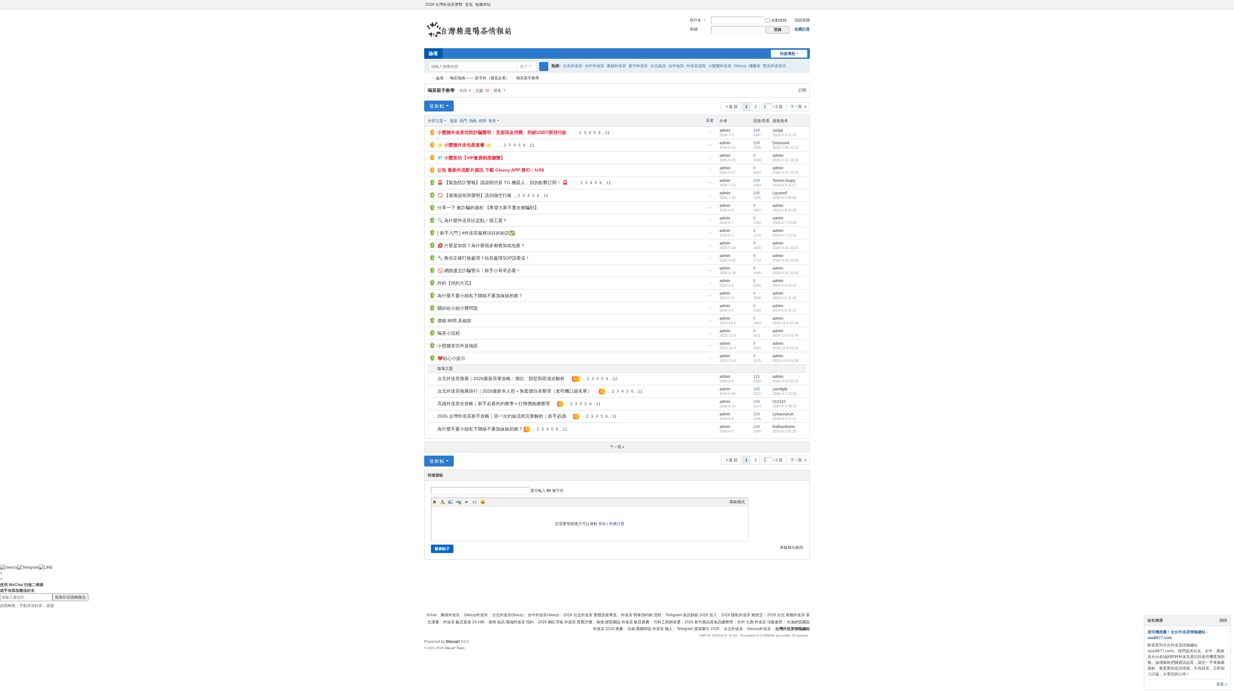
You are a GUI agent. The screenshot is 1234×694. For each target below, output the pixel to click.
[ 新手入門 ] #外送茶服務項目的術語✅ (476, 233)
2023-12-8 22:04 (785, 323)
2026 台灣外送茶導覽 (443, 4)
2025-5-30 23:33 (785, 248)
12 (615, 379)
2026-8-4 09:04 (784, 198)
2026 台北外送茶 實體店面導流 (590, 615)
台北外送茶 (572, 66)
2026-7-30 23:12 (785, 147)
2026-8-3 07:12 (784, 419)
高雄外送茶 (616, 66)
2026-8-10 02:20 (785, 381)
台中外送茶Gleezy (543, 615)
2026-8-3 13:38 (784, 394)
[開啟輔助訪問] (800, 4)
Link (458, 502)
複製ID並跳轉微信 (70, 597)
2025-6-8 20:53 (784, 210)
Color (442, 502)
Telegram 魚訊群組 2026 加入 (691, 615)
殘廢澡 (754, 66)
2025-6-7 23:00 (784, 223)
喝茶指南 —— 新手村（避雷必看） (480, 78)
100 (756, 130)
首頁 (469, 4)
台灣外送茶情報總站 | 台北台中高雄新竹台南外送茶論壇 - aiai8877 (426, 78)
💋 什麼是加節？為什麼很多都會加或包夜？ (481, 245)
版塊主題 (445, 368)
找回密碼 (802, 20)
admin (725, 130)
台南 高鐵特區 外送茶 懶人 (650, 629)
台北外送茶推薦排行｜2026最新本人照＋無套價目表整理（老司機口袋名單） (514, 391)
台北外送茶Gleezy (507, 615)
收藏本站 (483, 4)
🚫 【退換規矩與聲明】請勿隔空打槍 (474, 195)
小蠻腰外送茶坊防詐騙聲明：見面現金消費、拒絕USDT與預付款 (502, 132)
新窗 (710, 120)
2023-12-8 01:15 (785, 348)
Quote (466, 502)
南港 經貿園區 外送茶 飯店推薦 (622, 622)
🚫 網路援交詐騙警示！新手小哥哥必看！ (479, 270)
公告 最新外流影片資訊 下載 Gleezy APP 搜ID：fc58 (490, 170)
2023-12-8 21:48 (785, 335)
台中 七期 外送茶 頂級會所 (759, 622)
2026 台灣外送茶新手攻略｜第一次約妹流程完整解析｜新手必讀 (501, 416)
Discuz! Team (454, 648)
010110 (779, 401)
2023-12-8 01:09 (785, 360)
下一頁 (796, 106)
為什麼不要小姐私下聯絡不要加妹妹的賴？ (480, 295)
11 (607, 132)
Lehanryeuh (783, 414)
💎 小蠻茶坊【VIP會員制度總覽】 (471, 157)
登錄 (602, 523)
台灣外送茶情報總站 (792, 629)
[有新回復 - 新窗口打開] (433, 379)
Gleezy (740, 66)
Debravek (781, 143)
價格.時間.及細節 (454, 320)
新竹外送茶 (638, 66)
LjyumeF (780, 193)
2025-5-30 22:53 (785, 273)
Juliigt (778, 130)
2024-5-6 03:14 (784, 285)
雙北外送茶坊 (774, 66)
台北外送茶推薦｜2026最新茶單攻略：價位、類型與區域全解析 (501, 378)
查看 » (1221, 684)
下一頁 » (617, 447)
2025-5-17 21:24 (785, 172)
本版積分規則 (791, 547)
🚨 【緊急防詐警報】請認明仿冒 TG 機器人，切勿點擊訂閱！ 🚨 (502, 182)
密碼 (694, 29)
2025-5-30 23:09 (785, 260)
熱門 (463, 121)
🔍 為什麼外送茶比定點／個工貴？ (472, 220)
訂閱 (802, 90)
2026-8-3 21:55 (784, 135)
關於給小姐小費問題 (457, 308)
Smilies (482, 502)
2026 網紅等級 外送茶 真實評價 (565, 622)
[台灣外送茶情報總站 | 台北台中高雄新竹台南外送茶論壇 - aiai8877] (477, 28)
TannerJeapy (784, 180)
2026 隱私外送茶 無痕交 (742, 615)
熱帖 (473, 121)
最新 (454, 121)
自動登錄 (779, 20)
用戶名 (695, 20)
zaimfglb (780, 389)
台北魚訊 (658, 66)
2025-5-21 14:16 (785, 160)
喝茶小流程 (448, 333)
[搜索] (543, 66)
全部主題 (435, 121)
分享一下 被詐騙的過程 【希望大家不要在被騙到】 (488, 207)
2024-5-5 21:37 (784, 310)
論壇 (433, 53)
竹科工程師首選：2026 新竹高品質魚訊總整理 (693, 622)
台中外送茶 (594, 66)
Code (474, 502)
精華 (483, 121)
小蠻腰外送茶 (719, 66)
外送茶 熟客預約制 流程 (641, 615)
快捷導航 (787, 53)
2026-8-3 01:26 (784, 431)
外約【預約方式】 (455, 283)
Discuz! (453, 641)
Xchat (431, 615)
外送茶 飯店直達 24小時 (463, 622)
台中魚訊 (676, 66)
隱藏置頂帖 (710, 134)
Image (450, 502)
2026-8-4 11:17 (784, 185)
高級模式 (737, 502)
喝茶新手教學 (527, 78)
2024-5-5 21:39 (784, 298)
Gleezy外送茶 (476, 615)
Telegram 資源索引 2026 (698, 629)
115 (756, 376)
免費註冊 (802, 29)
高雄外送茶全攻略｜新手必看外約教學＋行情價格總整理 (493, 403)
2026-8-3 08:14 (784, 406)
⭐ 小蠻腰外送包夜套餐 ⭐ (464, 144)
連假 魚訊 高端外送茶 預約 (511, 622)
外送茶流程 (696, 66)
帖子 (524, 66)
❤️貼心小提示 (451, 358)
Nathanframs (784, 426)
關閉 (1223, 620)
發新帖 (437, 106)
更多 (492, 121)
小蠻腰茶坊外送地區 (457, 345)
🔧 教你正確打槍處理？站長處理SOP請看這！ (483, 258)
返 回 (733, 106)
